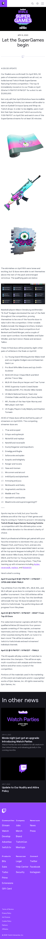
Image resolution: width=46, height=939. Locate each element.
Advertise (7, 841)
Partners (5, 925)
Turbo (5, 872)
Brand (19, 836)
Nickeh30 (27, 567)
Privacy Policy (6, 913)
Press (33, 831)
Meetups (20, 847)
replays (14, 567)
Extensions (7, 883)
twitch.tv (6, 847)
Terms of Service (8, 909)
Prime (5, 877)
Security (20, 872)
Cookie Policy (6, 921)
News (33, 825)
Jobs (18, 825)
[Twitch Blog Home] (3, 3)
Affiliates (5, 929)
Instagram (35, 872)
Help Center (22, 866)
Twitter (33, 861)
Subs (4, 866)
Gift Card (7, 888)
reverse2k (5, 567)
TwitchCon (21, 841)
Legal (19, 861)
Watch (5, 831)
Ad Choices (6, 917)
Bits (4, 861)
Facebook (35, 866)
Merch (19, 831)
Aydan (37, 564)
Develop (6, 836)
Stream (6, 825)
